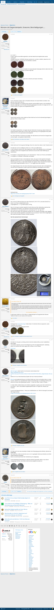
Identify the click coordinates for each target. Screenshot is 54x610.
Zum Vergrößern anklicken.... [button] (31, 312)
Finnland (30, 544)
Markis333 (7, 506)
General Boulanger (21, 324)
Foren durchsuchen (21, 4)
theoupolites (7, 510)
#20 (52, 475)
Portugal (30, 559)
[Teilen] (50, 34)
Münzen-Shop (18, 534)
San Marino (31, 560)
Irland (30, 547)
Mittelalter (48, 514)
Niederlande (31, 557)
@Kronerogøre (14, 371)
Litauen (30, 552)
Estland (30, 542)
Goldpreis (4, 533)
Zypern (30, 566)
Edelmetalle (18, 500)
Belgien (30, 540)
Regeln (16, 533)
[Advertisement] (27, 15)
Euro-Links (31, 536)
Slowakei (30, 562)
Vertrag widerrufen (25, 608)
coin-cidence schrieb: (15, 301)
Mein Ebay (29, 2)
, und (18, 195)
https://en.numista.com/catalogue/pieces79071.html (23, 193)
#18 (52, 368)
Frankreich (31, 545)
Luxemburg (31, 553)
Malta (30, 554)
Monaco (30, 556)
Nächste (19, 31)
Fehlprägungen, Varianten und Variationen (21, 506)
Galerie (15, 2)
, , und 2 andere (20, 139)
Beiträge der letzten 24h (12, 4)
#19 (52, 449)
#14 (52, 199)
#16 (52, 321)
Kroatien (30, 550)
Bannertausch (18, 532)
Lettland (30, 551)
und (17, 95)
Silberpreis (4, 536)
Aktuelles (8, 2)
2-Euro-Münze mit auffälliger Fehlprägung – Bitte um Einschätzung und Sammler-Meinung (18, 504)
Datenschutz (17, 537)
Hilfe (50, 608)
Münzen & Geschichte (18, 510)
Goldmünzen (31, 535)
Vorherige (4, 31)
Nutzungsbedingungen (38, 608)
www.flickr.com (6, 49)
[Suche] (52, 2)
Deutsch (3, 608)
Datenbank (17, 538)
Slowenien (31, 563)
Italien (30, 548)
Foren (3, 2)
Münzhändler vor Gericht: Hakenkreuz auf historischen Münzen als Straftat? (16, 514)
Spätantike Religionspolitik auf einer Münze (16, 509)
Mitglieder (22, 2)
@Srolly (12, 379)
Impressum (17, 535)
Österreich (31, 558)
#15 (52, 298)
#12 (52, 98)
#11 (52, 34)
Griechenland (31, 546)
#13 (52, 142)
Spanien (30, 564)
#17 (52, 339)
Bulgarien (30, 541)
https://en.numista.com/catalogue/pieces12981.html (23, 393)
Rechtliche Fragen (19, 516)
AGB (31, 608)
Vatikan (30, 565)
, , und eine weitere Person (22, 336)
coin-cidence (4, 29)
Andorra (30, 537)
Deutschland (31, 539)
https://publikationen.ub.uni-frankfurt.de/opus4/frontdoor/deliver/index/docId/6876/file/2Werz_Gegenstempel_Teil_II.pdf (31, 374)
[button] (12, 2)
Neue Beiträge (3, 4)
